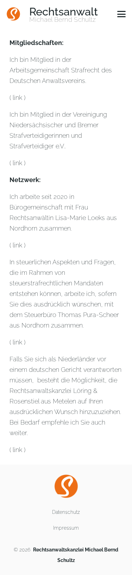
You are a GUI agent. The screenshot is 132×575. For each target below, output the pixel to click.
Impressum (66, 528)
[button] (121, 14)
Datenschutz (66, 512)
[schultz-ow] (13, 14)
